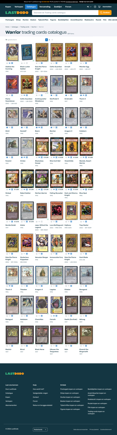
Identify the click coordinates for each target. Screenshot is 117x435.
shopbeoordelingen (72, 2)
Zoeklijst (58, 7)
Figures (53, 20)
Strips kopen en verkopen (69, 393)
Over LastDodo (10, 389)
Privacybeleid (94, 429)
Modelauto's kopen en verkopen (99, 399)
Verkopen (19, 7)
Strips (18, 20)
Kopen (8, 7)
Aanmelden (107, 7)
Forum (68, 7)
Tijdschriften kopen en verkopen (72, 405)
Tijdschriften (43, 20)
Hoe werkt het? (38, 389)
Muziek (98, 20)
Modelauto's (89, 20)
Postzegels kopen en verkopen (71, 389)
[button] (99, 7)
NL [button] (88, 7)
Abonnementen (11, 405)
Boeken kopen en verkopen (70, 401)
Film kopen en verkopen (96, 407)
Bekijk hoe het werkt (86, 2)
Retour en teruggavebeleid (42, 405)
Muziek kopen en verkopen (97, 403)
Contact (36, 397)
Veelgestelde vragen (40, 393)
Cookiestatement (106, 429)
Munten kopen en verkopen (70, 397)
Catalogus (31, 7)
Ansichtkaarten (76, 20)
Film (104, 20)
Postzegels (9, 20)
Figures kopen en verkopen (70, 409)
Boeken (33, 20)
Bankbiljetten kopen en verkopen (100, 389)
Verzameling (44, 7)
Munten (26, 20)
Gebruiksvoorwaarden (80, 429)
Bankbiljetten (63, 20)
